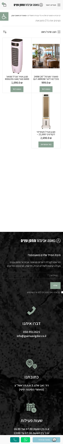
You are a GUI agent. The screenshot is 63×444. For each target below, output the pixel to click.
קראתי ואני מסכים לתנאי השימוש (43, 292)
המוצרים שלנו (48, 15)
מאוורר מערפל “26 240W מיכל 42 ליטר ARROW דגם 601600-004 (46, 79)
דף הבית (58, 15)
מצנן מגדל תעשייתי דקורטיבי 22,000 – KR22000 (46, 134)
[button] (46, 89)
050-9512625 (31, 332)
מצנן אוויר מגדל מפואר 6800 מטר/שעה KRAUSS (17, 78)
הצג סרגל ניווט (48, 32)
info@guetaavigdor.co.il (31, 336)
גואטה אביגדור (44, 439)
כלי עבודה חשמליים (35, 15)
